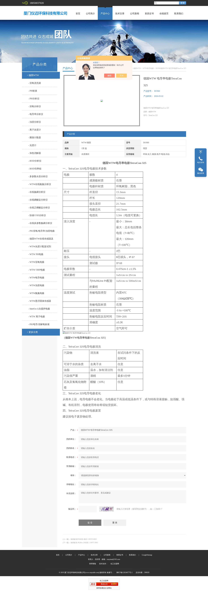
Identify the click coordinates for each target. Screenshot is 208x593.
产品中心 (105, 13)
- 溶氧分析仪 (34, 106)
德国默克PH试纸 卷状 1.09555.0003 (84, 539)
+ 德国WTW (33, 75)
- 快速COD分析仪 (37, 215)
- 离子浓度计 (34, 130)
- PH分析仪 (33, 98)
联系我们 (178, 13)
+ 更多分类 (32, 332)
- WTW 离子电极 (36, 316)
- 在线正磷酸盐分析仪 (39, 207)
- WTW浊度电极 (36, 285)
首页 (78, 13)
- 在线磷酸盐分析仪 (38, 200)
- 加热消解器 (34, 153)
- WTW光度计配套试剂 (39, 246)
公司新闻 (134, 13)
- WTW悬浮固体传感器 (39, 301)
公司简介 (90, 13)
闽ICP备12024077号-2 (124, 572)
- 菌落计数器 (34, 137)
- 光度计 (32, 145)
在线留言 (164, 13)
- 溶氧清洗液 (34, 83)
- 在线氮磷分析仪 (36, 192)
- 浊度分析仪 (34, 122)
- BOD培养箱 (34, 168)
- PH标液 (32, 91)
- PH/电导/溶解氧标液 (39, 324)
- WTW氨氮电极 (36, 293)
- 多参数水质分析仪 (38, 176)
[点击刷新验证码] (106, 509)
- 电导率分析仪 (35, 114)
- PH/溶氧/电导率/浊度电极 (41, 231)
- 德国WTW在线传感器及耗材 (40, 239)
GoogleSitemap (147, 555)
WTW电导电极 (148, 68)
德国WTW (137, 68)
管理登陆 (92, 564)
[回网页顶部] (200, 152)
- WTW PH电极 (35, 254)
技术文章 (119, 13)
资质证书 (149, 13)
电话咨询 (200, 162)
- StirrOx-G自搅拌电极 (39, 309)
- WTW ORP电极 (36, 270)
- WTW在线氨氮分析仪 (39, 184)
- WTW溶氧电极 (36, 262)
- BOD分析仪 (34, 161)
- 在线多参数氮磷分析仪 (40, 223)
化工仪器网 (115, 564)
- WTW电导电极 (36, 277)
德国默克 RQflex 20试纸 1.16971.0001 (84, 543)
